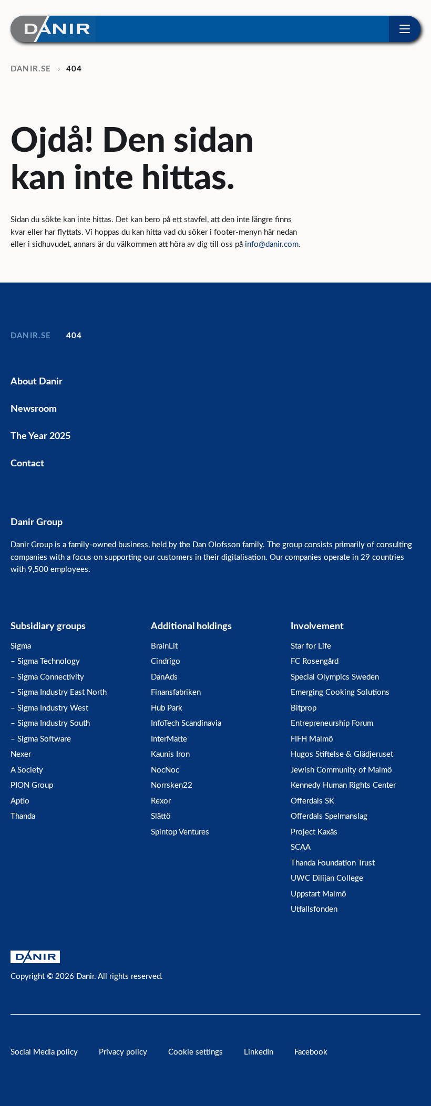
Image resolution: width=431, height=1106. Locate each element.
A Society (27, 770)
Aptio (20, 801)
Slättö (161, 816)
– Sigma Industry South (50, 723)
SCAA (301, 847)
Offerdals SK (312, 801)
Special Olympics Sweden (335, 677)
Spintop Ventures (180, 832)
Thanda (23, 816)
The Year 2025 (40, 436)
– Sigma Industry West (49, 708)
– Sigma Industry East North (59, 692)
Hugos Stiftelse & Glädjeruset (342, 754)
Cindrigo (165, 661)
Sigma (21, 646)
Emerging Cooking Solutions (340, 692)
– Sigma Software (41, 739)
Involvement (317, 626)
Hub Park (166, 708)
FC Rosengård (314, 661)
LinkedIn (258, 1052)
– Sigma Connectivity (47, 677)
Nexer (21, 754)
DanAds (164, 677)
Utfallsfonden (314, 909)
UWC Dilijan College (327, 878)
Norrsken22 (171, 785)
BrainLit (164, 646)
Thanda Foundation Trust (333, 863)
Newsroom (34, 409)
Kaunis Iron (170, 754)
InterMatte (169, 739)
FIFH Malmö (312, 739)
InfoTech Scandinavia (186, 723)
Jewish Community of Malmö (341, 770)
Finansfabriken (176, 692)
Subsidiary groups (48, 626)
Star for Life (311, 646)
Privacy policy (123, 1052)
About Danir (37, 382)
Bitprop (303, 708)
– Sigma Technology (45, 661)
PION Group (32, 785)
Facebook (310, 1052)
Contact (27, 463)
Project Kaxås (314, 832)
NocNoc (165, 770)
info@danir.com (272, 244)
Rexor (161, 801)
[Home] (53, 29)
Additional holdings (191, 626)
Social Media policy (44, 1052)
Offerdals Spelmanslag (329, 816)
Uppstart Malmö (318, 894)
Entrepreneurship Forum (332, 723)
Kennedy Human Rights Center (343, 785)
